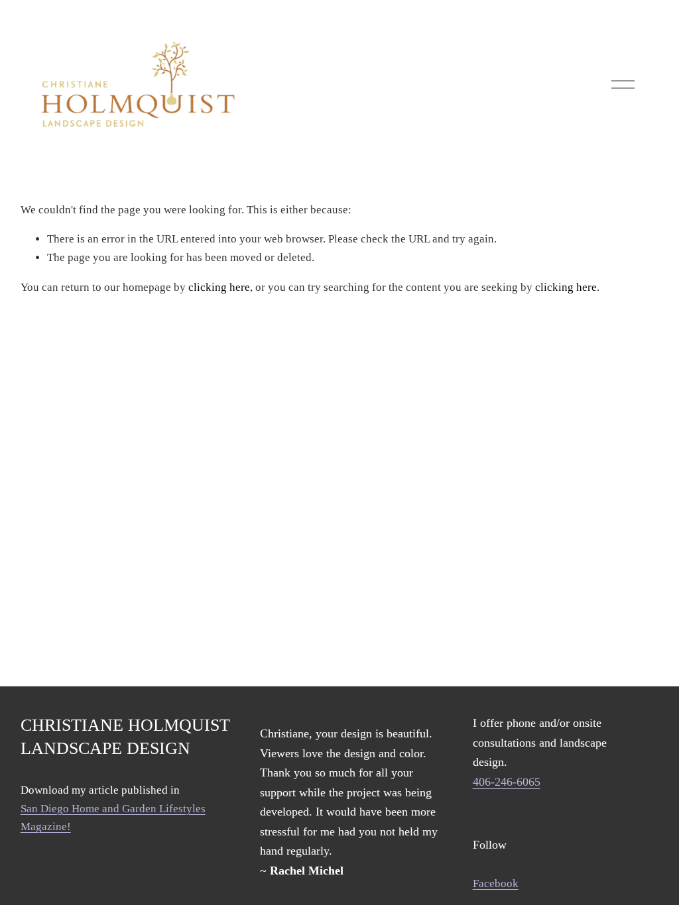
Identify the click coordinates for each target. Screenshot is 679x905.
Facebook (496, 883)
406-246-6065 (506, 781)
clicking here (219, 287)
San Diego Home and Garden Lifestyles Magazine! (113, 817)
